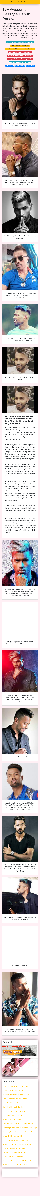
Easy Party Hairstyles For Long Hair (15, 1086)
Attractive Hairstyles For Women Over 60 (17, 1094)
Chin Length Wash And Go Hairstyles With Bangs (20, 1128)
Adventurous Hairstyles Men (12, 1119)
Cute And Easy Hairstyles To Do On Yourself (18, 1123)
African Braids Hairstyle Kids (12, 1136)
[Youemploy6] (19, 1050)
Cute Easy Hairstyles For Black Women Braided (19, 1132)
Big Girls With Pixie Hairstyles (13, 1107)
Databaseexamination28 (19, 2)
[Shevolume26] (20, 1067)
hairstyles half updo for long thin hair (20, 59)
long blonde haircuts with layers (20, 52)
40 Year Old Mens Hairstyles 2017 (15, 1157)
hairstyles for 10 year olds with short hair (20, 49)
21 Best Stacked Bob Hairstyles (14, 1090)
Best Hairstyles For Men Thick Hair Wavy (17, 1165)
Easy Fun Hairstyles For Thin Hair (14, 1111)
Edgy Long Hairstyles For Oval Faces (16, 1140)
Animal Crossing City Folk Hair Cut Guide (17, 1144)
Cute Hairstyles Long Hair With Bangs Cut (17, 1161)
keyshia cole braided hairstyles (20, 62)
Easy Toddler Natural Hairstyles (14, 1148)
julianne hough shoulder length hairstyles (20, 66)
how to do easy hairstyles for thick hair (20, 42)
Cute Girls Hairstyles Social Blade (14, 1152)
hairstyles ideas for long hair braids (20, 55)
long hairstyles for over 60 (20, 45)
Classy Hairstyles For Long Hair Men (15, 1099)
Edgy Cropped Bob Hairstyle (13, 1115)
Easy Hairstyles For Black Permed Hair (16, 1103)
